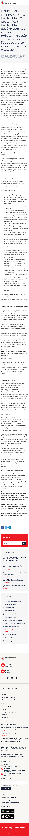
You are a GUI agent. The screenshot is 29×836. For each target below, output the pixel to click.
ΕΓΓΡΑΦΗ (5, 788)
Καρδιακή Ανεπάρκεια (10, 617)
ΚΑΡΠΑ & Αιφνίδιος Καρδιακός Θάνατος (15, 623)
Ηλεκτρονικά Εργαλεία (10, 614)
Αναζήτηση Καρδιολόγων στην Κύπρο (9, 733)
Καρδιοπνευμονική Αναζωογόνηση (13, 620)
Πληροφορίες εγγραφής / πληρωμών (10, 712)
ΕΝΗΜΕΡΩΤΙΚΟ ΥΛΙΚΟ (10, 610)
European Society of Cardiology (9, 797)
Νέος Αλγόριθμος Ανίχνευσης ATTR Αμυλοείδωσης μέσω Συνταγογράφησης (13, 579)
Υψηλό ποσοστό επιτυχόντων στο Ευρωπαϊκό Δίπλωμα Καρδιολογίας (14, 573)
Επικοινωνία (5, 717)
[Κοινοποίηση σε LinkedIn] (9, 527)
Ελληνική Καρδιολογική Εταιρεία (17, 827)
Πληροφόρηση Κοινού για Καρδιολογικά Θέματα (14, 630)
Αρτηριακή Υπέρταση (10, 604)
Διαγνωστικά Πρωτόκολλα (8, 692)
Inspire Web (20, 833)
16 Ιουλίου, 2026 (6, 576)
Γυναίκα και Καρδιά (9, 607)
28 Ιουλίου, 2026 (4, 735)
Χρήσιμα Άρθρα (9, 641)
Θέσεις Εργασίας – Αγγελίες (8, 697)
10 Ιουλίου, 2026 (6, 582)
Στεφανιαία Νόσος (9, 637)
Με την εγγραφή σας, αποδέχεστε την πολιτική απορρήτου (12, 785)
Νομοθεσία (4, 694)
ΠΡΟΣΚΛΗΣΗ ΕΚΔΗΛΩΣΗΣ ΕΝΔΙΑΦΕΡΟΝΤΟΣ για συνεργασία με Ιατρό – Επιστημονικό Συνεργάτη (14, 728)
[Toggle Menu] (26, 2)
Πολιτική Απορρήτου (7, 719)
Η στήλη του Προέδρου (7, 706)
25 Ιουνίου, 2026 (6, 588)
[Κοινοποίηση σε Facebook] (2, 527)
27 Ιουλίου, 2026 (6, 562)
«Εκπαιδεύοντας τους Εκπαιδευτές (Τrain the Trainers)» (14, 586)
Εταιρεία (4, 709)
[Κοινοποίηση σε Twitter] (6, 527)
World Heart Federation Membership (10, 802)
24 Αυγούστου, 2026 (5, 730)
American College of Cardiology (9, 800)
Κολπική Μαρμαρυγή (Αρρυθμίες (13, 626)
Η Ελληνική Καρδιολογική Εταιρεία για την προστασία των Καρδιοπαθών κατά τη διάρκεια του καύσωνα (13, 566)
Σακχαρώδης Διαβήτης (10, 634)
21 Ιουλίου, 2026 (6, 569)
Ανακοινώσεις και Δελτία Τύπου (9, 699)
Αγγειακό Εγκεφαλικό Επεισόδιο (13, 601)
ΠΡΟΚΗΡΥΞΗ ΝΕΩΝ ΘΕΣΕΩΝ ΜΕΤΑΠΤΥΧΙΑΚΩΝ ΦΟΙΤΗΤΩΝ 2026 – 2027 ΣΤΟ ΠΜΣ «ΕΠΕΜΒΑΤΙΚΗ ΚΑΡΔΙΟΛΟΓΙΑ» (14, 559)
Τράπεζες (4, 714)
